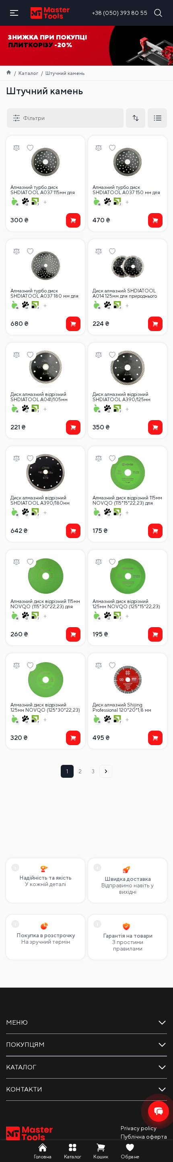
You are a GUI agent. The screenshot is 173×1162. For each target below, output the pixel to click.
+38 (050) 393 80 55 (119, 13)
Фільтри (34, 118)
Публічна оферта (144, 1136)
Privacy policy (139, 1128)
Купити (73, 220)
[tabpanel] (86, 61)
